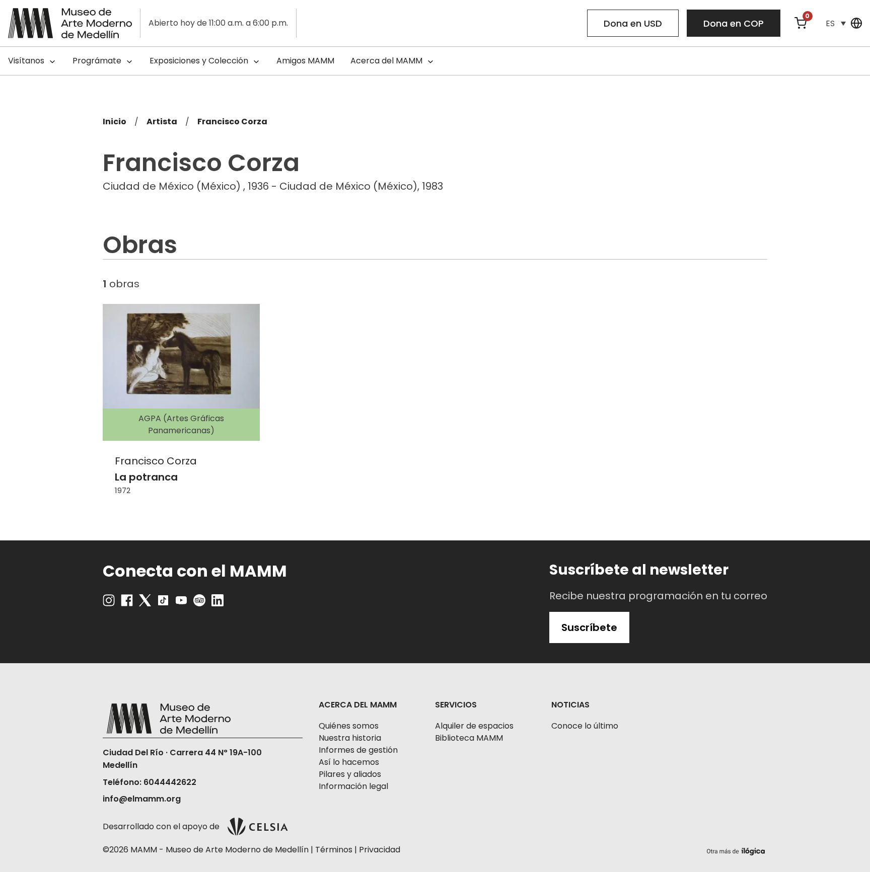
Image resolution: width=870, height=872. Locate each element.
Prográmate (96, 60)
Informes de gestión (358, 750)
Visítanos (26, 60)
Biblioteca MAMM (469, 738)
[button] (836, 23)
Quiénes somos (349, 726)
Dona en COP (733, 23)
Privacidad (379, 849)
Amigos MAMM (305, 60)
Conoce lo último (584, 726)
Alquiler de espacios (474, 726)
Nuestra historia (350, 738)
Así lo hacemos (349, 762)
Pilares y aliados (350, 774)
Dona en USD (633, 23)
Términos (333, 849)
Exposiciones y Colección (199, 60)
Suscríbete (589, 627)
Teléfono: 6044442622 (149, 782)
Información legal (353, 786)
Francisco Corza (232, 121)
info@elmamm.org (142, 799)
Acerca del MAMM (386, 60)
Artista (162, 121)
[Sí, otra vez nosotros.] (737, 849)
